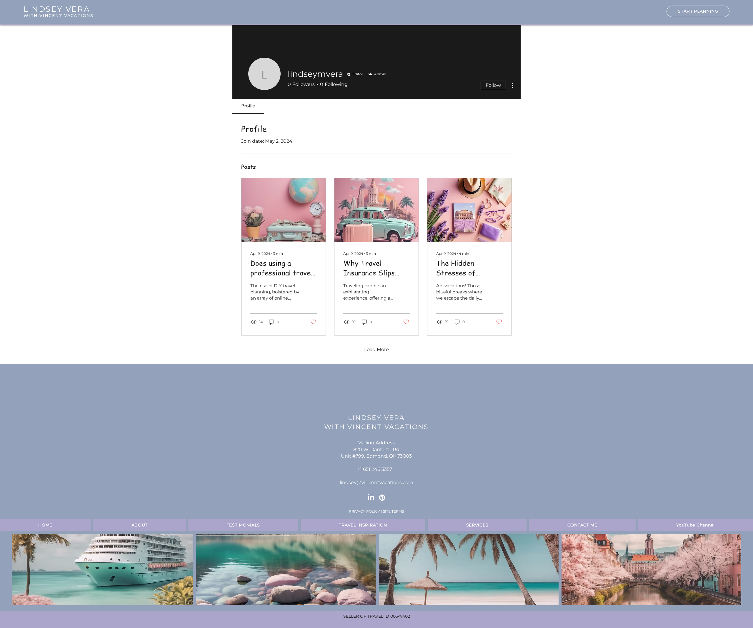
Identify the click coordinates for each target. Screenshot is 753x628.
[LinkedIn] (371, 498)
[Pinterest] (382, 498)
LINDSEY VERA (376, 418)
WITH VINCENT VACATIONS (59, 15)
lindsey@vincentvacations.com (376, 482)
